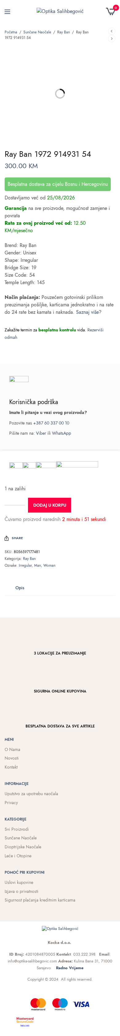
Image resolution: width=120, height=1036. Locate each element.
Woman (49, 565)
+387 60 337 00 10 (51, 423)
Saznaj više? (89, 312)
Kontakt (11, 767)
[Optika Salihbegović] (60, 11)
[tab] (20, 587)
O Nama (12, 749)
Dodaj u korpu (49, 505)
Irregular (25, 565)
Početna (11, 32)
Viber (41, 433)
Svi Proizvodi (17, 829)
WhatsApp (61, 433)
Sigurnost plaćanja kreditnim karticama (40, 900)
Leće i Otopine (18, 856)
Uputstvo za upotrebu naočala (31, 794)
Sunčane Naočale (37, 32)
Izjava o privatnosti (21, 891)
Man (37, 565)
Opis (19, 588)
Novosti (12, 758)
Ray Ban (63, 32)
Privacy (11, 802)
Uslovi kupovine (19, 882)
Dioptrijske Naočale (23, 847)
